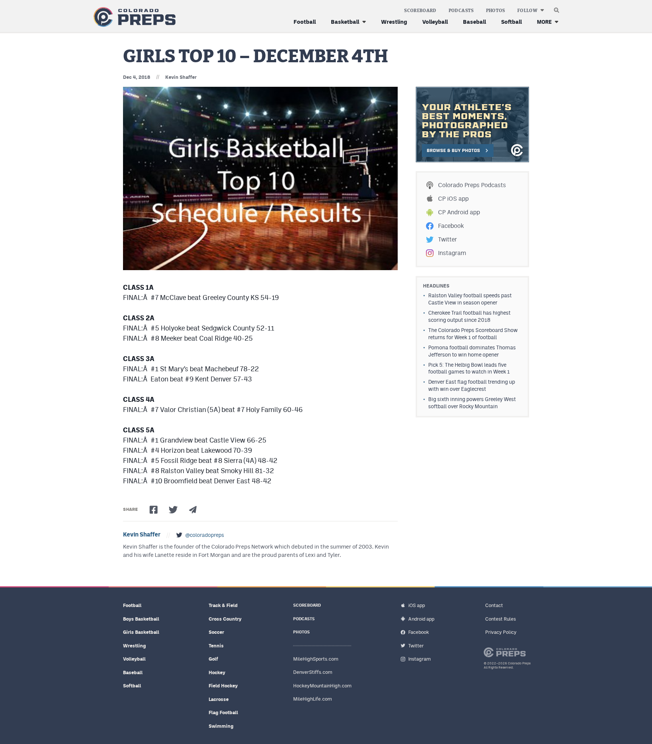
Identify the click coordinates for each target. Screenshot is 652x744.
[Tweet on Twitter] (173, 509)
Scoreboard (420, 10)
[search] (556, 8)
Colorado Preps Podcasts (472, 185)
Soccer (216, 632)
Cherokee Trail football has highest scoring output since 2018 (469, 316)
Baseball (474, 22)
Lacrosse (219, 699)
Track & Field (223, 605)
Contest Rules (500, 619)
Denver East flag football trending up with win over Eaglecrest (471, 385)
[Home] (133, 17)
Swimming (221, 726)
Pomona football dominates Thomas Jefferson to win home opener (472, 351)
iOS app (416, 605)
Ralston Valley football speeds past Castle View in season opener (470, 299)
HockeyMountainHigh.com (322, 686)
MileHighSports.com (315, 659)
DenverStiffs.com (312, 672)
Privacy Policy (501, 632)
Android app (421, 619)
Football (305, 22)
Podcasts (461, 10)
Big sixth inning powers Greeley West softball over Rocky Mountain (472, 402)
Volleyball (435, 22)
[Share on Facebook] (153, 509)
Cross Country (225, 619)
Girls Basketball (141, 632)
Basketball (345, 22)
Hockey (217, 672)
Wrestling (394, 22)
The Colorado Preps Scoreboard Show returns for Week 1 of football (473, 333)
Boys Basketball (141, 619)
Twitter (447, 239)
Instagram (452, 253)
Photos (495, 10)
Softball (511, 22)
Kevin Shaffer (181, 77)
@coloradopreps (204, 535)
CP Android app (459, 212)
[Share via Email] (193, 509)
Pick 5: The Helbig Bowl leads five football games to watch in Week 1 (469, 368)
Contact (494, 605)
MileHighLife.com (312, 699)
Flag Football (223, 712)
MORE (544, 22)
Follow (527, 10)
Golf (213, 659)
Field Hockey (223, 686)
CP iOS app (453, 198)
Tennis (216, 646)
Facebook (451, 225)
